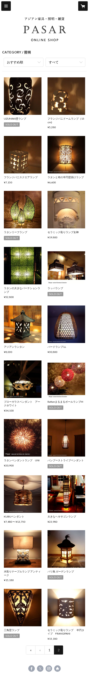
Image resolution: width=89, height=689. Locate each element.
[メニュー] (6, 6)
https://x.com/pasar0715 (40, 668)
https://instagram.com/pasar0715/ (49, 668)
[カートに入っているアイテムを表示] (83, 6)
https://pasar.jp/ (57, 668)
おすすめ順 (15, 62)
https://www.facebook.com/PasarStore (31, 668)
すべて (54, 62)
